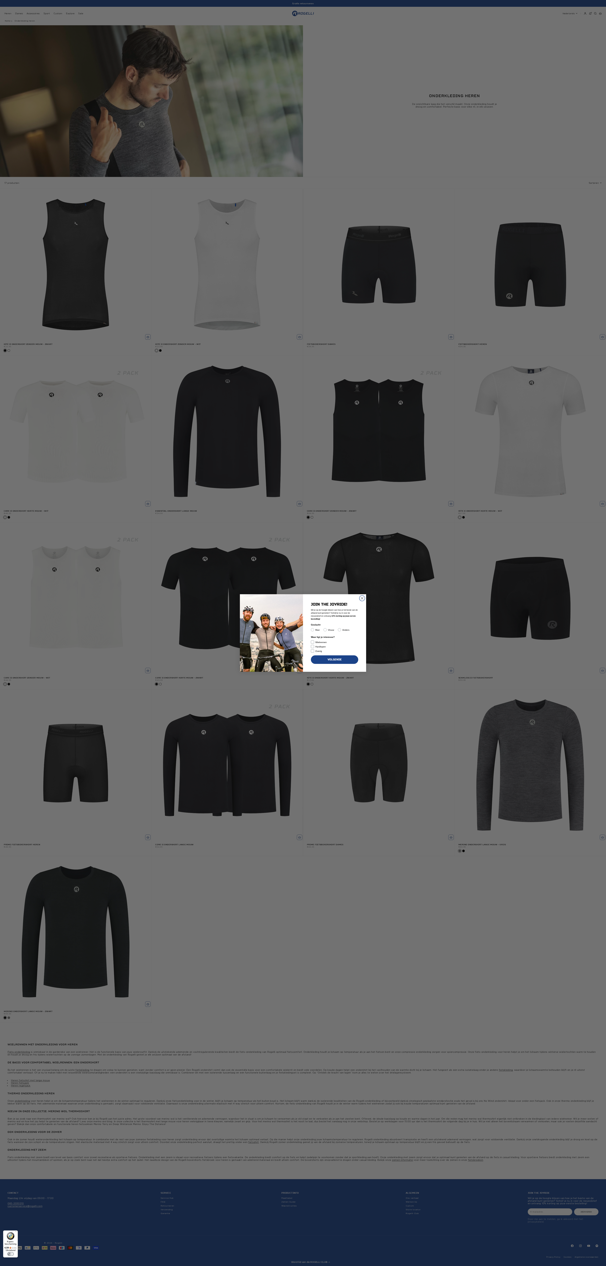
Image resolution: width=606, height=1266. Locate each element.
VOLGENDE (335, 659)
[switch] (10, 1254)
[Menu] (16, 1232)
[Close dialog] (362, 598)
